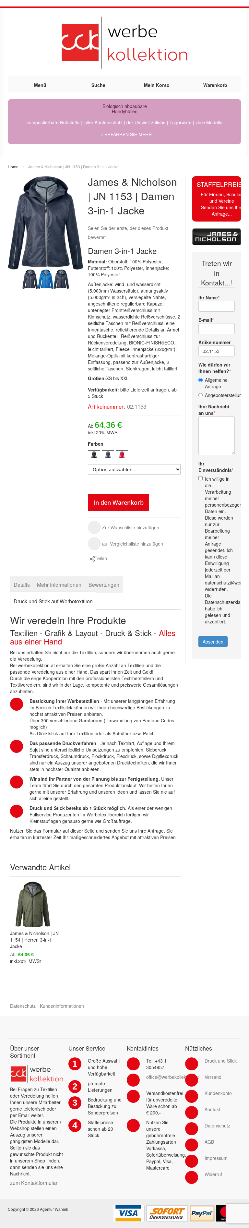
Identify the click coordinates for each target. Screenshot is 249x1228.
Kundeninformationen (62, 1006)
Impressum (216, 1158)
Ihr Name (208, 297)
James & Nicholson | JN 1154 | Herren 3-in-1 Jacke (34, 939)
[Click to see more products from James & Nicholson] (216, 236)
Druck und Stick (221, 1060)
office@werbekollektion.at (172, 1077)
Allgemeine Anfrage (216, 383)
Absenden (213, 641)
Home (13, 166)
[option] (94, 454)
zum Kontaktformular (33, 1182)
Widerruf (213, 1174)
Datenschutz (23, 1006)
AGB (209, 1141)
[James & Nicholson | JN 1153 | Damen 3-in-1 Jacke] (30, 279)
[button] (123, 527)
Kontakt (212, 1109)
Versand (213, 1077)
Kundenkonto (218, 1093)
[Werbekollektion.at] (124, 42)
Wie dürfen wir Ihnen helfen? (214, 367)
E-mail (205, 320)
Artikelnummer (214, 342)
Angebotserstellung (220, 395)
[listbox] (134, 455)
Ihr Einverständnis (215, 466)
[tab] (21, 584)
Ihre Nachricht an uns (214, 409)
